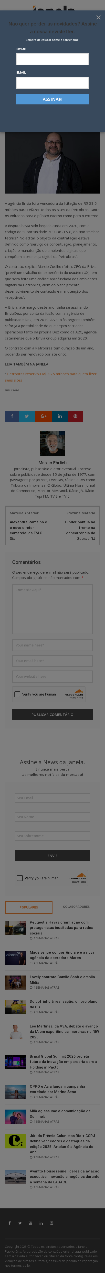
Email (21, 72)
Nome (21, 49)
